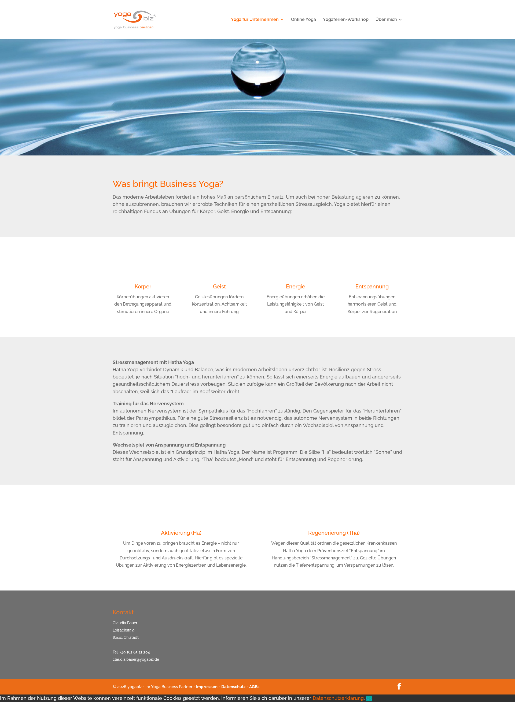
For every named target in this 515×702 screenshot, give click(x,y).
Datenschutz (233, 686)
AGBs (254, 686)
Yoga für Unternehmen (255, 20)
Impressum (207, 686)
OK (369, 698)
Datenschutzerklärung (338, 698)
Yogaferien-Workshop (346, 20)
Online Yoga (303, 20)
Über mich (386, 20)
